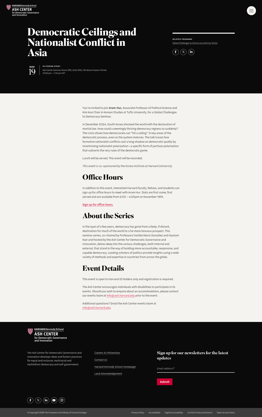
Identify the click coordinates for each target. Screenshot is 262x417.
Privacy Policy (137, 412)
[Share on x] (183, 52)
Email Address (162, 365)
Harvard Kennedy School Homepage (115, 366)
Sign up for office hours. (97, 204)
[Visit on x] (38, 400)
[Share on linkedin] (191, 52)
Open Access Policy (226, 412)
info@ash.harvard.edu (121, 295)
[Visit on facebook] (30, 400)
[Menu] (251, 11)
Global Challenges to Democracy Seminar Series (195, 42)
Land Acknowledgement (108, 373)
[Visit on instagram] (62, 400)
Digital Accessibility (174, 412)
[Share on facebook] (175, 52)
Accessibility (154, 412)
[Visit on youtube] (54, 400)
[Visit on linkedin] (46, 400)
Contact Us (100, 359)
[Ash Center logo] (22, 10)
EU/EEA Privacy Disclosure (200, 412)
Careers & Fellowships (107, 352)
